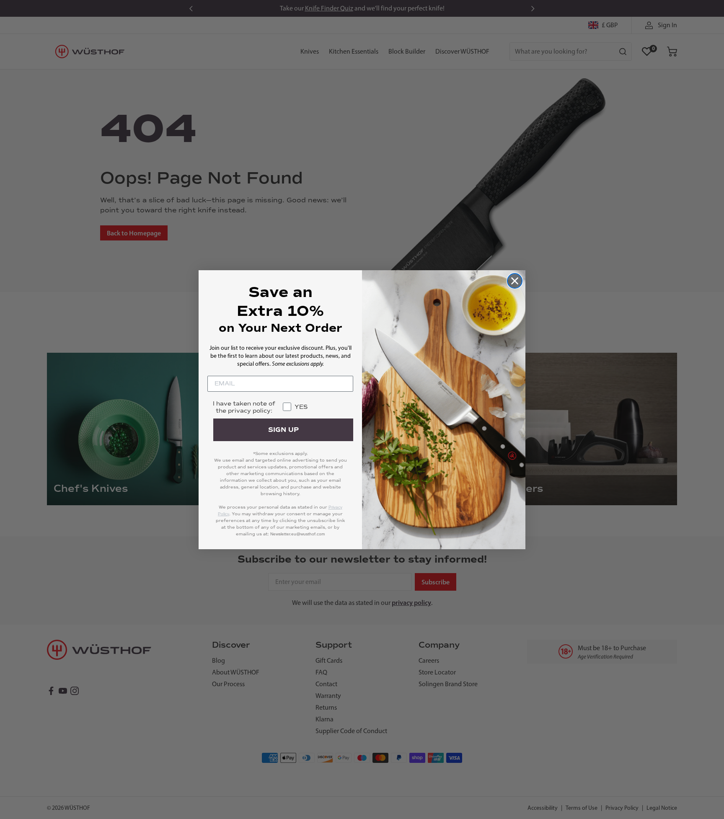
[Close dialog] (514, 281)
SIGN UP (283, 430)
